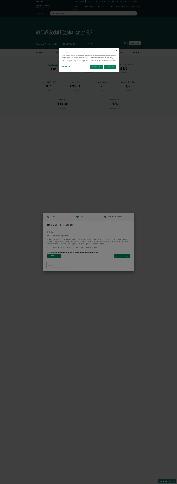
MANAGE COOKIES (66, 66)
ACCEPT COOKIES (110, 67)
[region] (89, 60)
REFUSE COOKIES (96, 67)
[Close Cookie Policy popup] (116, 51)
